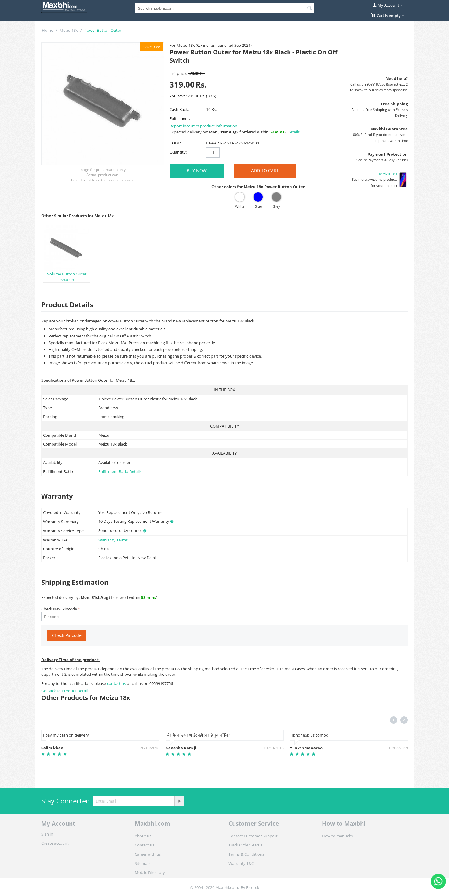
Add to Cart (265, 170)
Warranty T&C (241, 863)
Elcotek (252, 887)
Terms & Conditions (246, 854)
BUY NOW (197, 170)
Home (47, 30)
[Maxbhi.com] (64, 6)
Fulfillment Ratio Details (119, 471)
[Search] (310, 9)
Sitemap (142, 863)
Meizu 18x (69, 30)
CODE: (175, 143)
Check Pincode (67, 635)
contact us (117, 683)
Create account (55, 843)
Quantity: (178, 152)
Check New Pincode (59, 609)
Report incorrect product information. (204, 126)
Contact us (144, 845)
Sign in (47, 834)
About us (143, 836)
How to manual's (337, 836)
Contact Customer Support (253, 836)
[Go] (179, 801)
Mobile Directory (150, 872)
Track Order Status (245, 845)
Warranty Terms (113, 540)
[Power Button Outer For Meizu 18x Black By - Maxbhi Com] (103, 104)
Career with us (148, 854)
